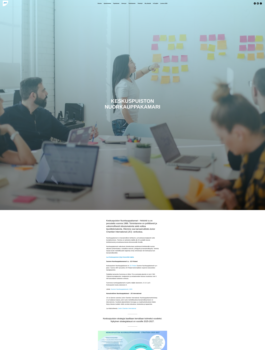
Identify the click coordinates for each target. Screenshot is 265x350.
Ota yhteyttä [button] (148, 3)
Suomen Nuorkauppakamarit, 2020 (121, 289)
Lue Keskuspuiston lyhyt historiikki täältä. (120, 257)
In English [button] (155, 3)
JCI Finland (133, 265)
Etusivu (100, 3)
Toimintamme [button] (131, 3)
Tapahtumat (116, 3)
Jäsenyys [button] (123, 3)
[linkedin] (255, 3)
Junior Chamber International (127, 308)
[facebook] (261, 3)
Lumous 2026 (163, 3)
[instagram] (258, 3)
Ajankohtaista (107, 3)
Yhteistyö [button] (140, 3)
